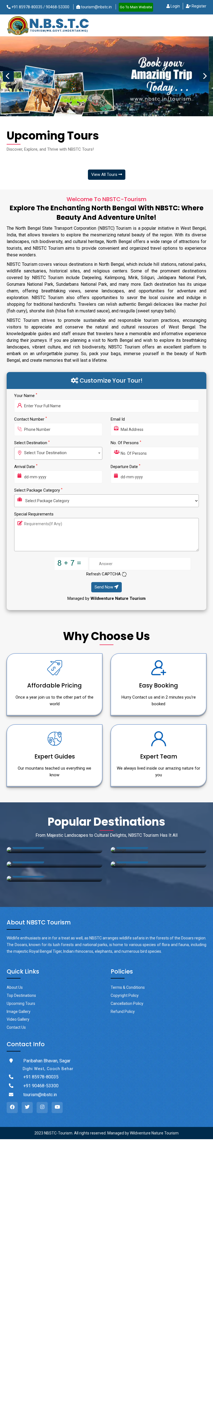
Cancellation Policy (127, 1003)
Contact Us (16, 1027)
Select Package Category (38, 490)
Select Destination (32, 442)
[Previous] (8, 76)
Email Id (118, 419)
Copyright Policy (125, 995)
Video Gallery (18, 1019)
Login (175, 6)
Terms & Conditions (128, 987)
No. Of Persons (126, 442)
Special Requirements (34, 514)
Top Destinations (21, 995)
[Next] (204, 76)
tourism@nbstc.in (96, 7)
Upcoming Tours (21, 1003)
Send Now (104, 587)
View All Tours (104, 174)
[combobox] (58, 453)
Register (198, 6)
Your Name (25, 395)
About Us (15, 987)
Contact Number (30, 419)
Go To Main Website (136, 7)
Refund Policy (123, 1011)
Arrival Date (25, 466)
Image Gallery (19, 1011)
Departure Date (125, 466)
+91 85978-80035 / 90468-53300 (40, 7)
